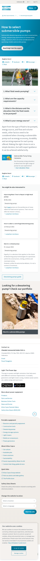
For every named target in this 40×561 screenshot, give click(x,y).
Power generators (9, 441)
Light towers (7, 435)
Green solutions (8, 455)
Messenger (31, 62)
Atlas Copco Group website (11, 473)
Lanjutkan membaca (12, 214)
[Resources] (17, 15)
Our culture (6, 449)
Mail (5, 64)
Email (3, 358)
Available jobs (7, 452)
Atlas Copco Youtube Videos (10, 407)
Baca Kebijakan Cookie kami (17, 543)
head (8, 207)
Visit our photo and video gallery (13, 475)
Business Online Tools (8, 401)
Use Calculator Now (22, 168)
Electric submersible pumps (14, 332)
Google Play (19, 385)
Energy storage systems (11, 432)
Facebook (16, 62)
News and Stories (6, 404)
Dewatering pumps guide (12, 277)
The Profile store (8, 478)
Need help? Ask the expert (12, 48)
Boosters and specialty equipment (14, 423)
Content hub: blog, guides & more (14, 464)
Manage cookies (18, 553)
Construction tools (9, 426)
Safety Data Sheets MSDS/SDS (10, 410)
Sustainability (7, 458)
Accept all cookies (19, 548)
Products (4, 395)
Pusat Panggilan (6, 361)
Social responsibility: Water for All (14, 461)
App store (7, 385)
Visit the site (30, 512)
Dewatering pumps (11, 203)
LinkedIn (7, 62)
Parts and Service (6, 398)
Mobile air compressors (10, 438)
